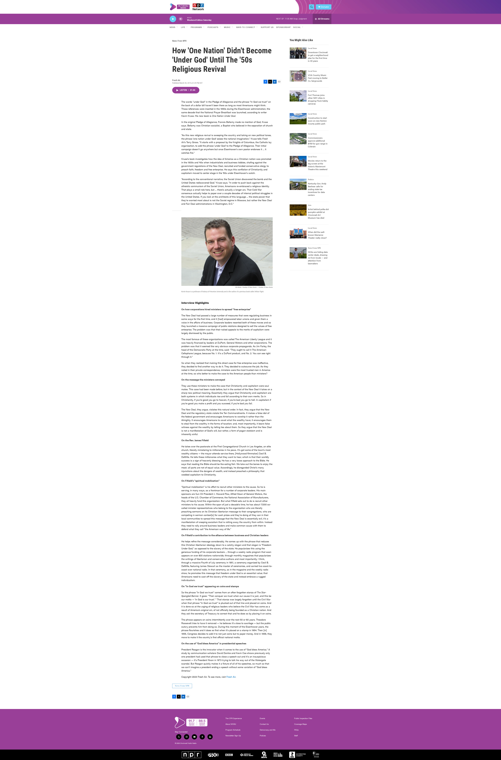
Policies (263, 736)
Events (262, 718)
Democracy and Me (267, 730)
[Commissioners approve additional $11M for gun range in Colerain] (298, 138)
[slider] (184, 18)
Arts (309, 205)
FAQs (296, 730)
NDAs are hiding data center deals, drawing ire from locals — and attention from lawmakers (318, 257)
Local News (312, 48)
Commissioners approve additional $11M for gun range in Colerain (317, 142)
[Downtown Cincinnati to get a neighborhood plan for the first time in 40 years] (298, 53)
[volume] (180, 19)
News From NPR (179, 41)
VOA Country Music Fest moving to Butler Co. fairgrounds (318, 78)
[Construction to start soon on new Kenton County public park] (298, 118)
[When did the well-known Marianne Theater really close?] (298, 232)
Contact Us (264, 724)
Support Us (267, 27)
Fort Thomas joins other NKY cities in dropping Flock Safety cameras (318, 99)
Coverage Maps (300, 724)
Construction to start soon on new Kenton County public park (317, 120)
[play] (173, 18)
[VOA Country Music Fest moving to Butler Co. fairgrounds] (298, 76)
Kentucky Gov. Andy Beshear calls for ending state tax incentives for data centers (317, 189)
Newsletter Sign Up (233, 736)
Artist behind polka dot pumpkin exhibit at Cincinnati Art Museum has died (318, 213)
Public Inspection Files (303, 718)
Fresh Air (230, 676)
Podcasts (213, 27)
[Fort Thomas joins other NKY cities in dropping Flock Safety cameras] (298, 95)
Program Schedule (232, 730)
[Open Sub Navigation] (177, 27)
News (172, 27)
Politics (311, 180)
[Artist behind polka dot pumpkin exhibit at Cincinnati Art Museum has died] (298, 210)
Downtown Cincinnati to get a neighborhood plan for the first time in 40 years (318, 56)
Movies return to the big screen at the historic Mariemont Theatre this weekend (317, 165)
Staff (296, 736)
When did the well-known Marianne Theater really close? (317, 235)
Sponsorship (283, 27)
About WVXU (230, 724)
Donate (325, 6)
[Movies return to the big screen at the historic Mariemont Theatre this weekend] (298, 161)
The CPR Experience (233, 718)
